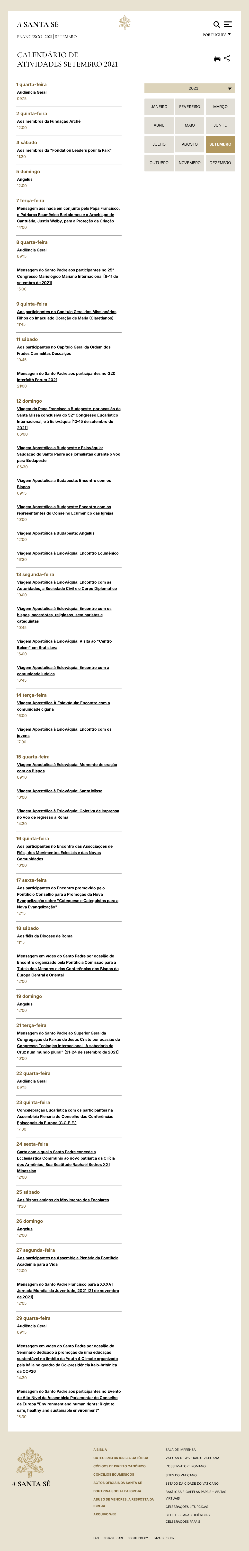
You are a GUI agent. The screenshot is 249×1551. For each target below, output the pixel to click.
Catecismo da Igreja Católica (120, 1458)
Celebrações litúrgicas (187, 1507)
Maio (190, 125)
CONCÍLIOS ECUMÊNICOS (113, 1474)
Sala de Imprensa (181, 1450)
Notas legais (113, 1538)
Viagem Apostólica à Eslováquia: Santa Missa (59, 790)
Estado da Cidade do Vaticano (192, 1483)
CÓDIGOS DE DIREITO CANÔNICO (119, 1466)
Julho (159, 144)
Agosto (190, 144)
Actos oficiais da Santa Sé (117, 1483)
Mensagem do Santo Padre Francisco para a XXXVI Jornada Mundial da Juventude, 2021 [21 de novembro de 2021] (68, 1290)
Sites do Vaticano (181, 1475)
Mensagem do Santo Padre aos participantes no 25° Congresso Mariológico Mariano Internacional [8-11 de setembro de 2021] (67, 276)
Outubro (159, 162)
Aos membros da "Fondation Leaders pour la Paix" (64, 150)
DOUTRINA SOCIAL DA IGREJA (117, 1491)
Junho (220, 125)
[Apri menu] (227, 24)
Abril (159, 125)
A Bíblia (100, 1450)
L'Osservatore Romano (186, 1466)
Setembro (66, 36)
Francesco (29, 36)
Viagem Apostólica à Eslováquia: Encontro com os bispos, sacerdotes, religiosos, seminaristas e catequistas (64, 615)
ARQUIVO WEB (104, 1514)
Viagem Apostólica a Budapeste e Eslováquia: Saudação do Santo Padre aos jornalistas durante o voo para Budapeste (68, 454)
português (214, 36)
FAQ (96, 1538)
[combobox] (189, 88)
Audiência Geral (31, 92)
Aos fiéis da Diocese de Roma (44, 936)
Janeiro (159, 106)
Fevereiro (189, 106)
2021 (49, 36)
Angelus (25, 179)
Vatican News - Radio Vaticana (192, 1458)
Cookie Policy (138, 1538)
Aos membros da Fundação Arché (48, 121)
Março (220, 106)
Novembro (190, 162)
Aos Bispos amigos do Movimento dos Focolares (63, 1199)
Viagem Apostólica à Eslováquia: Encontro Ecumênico (68, 553)
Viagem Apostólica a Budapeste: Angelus (56, 533)
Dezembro (220, 162)
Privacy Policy (163, 1538)
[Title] (227, 59)
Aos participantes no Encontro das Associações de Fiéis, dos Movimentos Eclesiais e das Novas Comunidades (65, 852)
